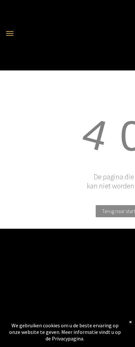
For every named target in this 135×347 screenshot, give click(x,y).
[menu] (9, 33)
